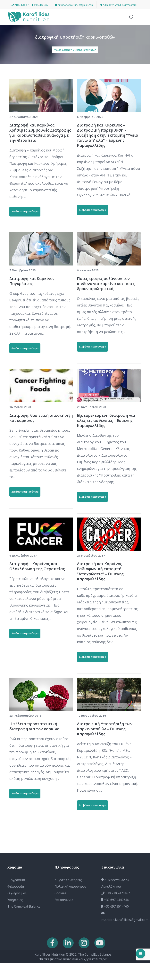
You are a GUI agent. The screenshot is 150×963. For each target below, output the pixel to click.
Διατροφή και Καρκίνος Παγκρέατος (31, 281)
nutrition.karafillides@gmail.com (75, 5)
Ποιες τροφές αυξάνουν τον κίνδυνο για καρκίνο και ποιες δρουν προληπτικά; (106, 283)
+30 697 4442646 (116, 900)
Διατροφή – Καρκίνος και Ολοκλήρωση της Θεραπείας (37, 566)
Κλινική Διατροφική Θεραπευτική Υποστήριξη (75, 49)
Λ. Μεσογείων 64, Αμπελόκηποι (119, 5)
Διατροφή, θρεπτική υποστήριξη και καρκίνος (41, 418)
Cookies (60, 893)
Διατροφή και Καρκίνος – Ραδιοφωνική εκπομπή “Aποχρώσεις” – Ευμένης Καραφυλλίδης (101, 571)
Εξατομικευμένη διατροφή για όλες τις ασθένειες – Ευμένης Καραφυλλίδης (106, 420)
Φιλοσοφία (15, 886)
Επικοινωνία (63, 900)
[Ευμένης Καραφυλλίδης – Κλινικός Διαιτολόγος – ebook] (28, 16)
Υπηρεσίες (15, 900)
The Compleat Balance (23, 906)
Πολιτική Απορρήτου (70, 886)
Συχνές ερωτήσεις (68, 880)
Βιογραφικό (16, 880)
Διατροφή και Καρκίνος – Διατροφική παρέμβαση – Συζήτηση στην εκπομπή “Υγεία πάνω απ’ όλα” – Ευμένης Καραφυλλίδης (107, 135)
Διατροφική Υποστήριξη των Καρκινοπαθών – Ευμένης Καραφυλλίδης (104, 729)
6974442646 (40, 5)
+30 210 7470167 (117, 893)
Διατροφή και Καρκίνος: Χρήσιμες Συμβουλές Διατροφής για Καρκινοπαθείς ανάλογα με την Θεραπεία (40, 132)
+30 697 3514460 (116, 906)
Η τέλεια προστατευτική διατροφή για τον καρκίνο (34, 726)
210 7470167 (21, 5)
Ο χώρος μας (17, 893)
